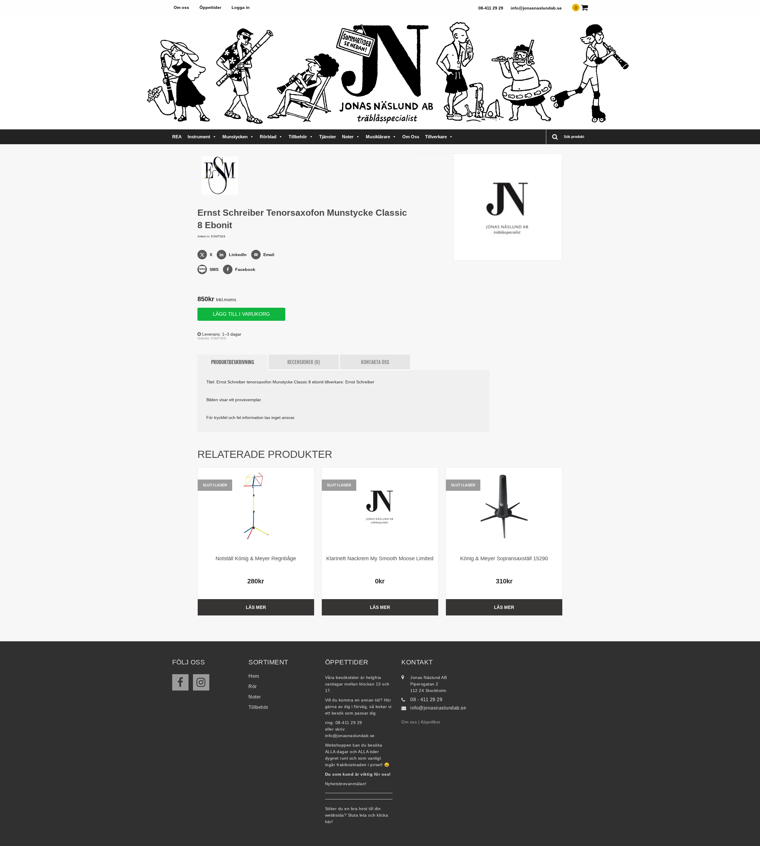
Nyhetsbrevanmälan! (346, 783)
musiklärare (378, 136)
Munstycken (235, 136)
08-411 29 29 (490, 8)
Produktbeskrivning (232, 362)
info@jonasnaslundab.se (536, 8)
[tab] (232, 362)
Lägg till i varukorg (241, 314)
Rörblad (268, 136)
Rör (252, 686)
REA (177, 136)
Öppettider (210, 7)
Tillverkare (436, 136)
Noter (348, 136)
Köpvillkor (431, 722)
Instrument (199, 136)
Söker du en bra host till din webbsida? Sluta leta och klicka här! (356, 815)
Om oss (181, 7)
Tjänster (327, 136)
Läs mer (256, 607)
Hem (253, 676)
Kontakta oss (375, 362)
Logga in (241, 7)
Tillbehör (298, 136)
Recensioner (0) (303, 362)
